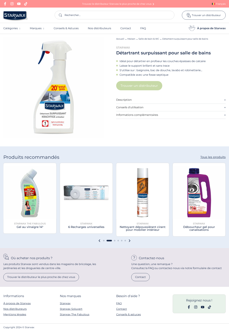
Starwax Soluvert (71, 309)
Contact (121, 309)
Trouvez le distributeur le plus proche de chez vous (117, 3)
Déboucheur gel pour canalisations (199, 228)
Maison (131, 38)
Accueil (120, 38)
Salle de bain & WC (148, 38)
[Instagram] (12, 4)
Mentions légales (14, 314)
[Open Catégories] (20, 28)
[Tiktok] (25, 4)
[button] (99, 240)
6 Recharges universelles (86, 227)
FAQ (119, 303)
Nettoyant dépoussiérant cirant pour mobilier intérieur (142, 228)
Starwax (65, 303)
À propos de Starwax (211, 28)
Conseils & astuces (128, 314)
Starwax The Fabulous (74, 314)
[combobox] (114, 15)
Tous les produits (213, 157)
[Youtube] (19, 4)
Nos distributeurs (15, 309)
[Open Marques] (43, 28)
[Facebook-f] (5, 4)
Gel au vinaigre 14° (30, 227)
